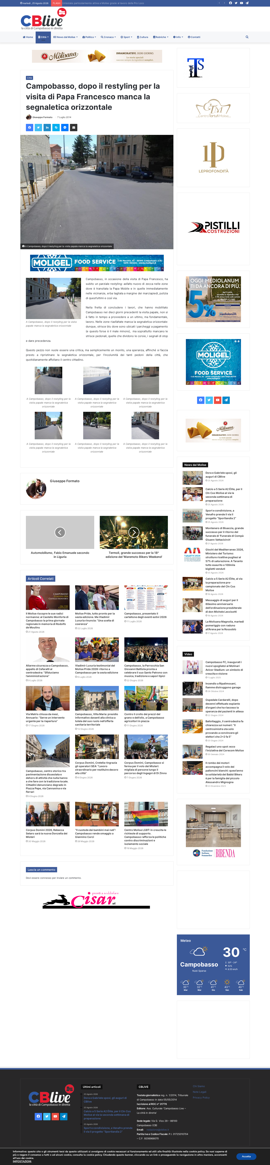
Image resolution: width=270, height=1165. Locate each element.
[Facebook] (29, 127)
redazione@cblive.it (158, 1129)
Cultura (143, 37)
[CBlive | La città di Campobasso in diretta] (43, 19)
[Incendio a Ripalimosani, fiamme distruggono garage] (193, 688)
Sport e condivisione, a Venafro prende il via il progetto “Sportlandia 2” (221, 514)
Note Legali (199, 1091)
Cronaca (108, 37)
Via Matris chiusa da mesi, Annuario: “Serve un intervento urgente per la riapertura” (45, 718)
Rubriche (160, 37)
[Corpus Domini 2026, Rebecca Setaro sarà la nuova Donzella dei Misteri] (48, 814)
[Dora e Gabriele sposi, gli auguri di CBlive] (193, 478)
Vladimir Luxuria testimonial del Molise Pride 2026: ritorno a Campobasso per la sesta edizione (96, 669)
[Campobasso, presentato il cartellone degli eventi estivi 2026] (146, 597)
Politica (89, 37)
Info (178, 37)
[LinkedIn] (47, 127)
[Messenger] (65, 127)
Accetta (246, 1156)
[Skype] (56, 127)
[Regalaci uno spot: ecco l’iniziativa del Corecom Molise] (193, 752)
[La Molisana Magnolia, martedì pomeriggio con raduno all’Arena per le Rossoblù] (193, 627)
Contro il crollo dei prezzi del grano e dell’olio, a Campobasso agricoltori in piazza (144, 718)
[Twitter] (38, 127)
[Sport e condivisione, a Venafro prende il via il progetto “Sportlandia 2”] (193, 515)
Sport (126, 37)
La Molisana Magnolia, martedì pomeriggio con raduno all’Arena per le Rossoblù (225, 625)
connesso (45, 877)
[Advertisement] (174, 18)
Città (43, 37)
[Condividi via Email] (73, 127)
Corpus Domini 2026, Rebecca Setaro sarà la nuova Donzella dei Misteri (46, 833)
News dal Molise (65, 37)
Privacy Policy (201, 1097)
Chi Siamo (199, 1086)
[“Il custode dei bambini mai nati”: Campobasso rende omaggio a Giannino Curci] (97, 814)
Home (29, 37)
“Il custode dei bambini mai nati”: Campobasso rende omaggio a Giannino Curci (95, 833)
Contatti (195, 37)
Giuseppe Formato (42, 117)
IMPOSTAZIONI (22, 1161)
